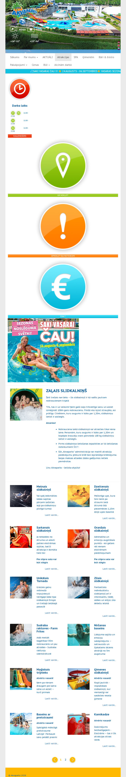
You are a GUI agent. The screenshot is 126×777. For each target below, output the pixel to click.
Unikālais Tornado (43, 579)
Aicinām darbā (63, 64)
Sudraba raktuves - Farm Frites (47, 628)
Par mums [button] (30, 57)
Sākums (14, 57)
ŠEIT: (76, 447)
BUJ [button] (45, 64)
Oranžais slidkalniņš (101, 529)
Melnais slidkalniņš (44, 488)
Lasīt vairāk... (51, 515)
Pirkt (63, 316)
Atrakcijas (63, 57)
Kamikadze (101, 714)
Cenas (35, 64)
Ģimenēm (88, 57)
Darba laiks (19, 105)
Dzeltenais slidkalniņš (101, 488)
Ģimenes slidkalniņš (101, 671)
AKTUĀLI (48, 57)
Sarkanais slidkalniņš (44, 529)
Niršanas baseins (100, 627)
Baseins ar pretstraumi (45, 716)
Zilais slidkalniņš (101, 579)
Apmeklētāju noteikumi (63, 256)
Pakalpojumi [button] (18, 64)
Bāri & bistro (106, 57)
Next (72, 760)
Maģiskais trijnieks (43, 671)
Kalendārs (19, 136)
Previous (54, 760)
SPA (76, 57)
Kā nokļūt (63, 195)
